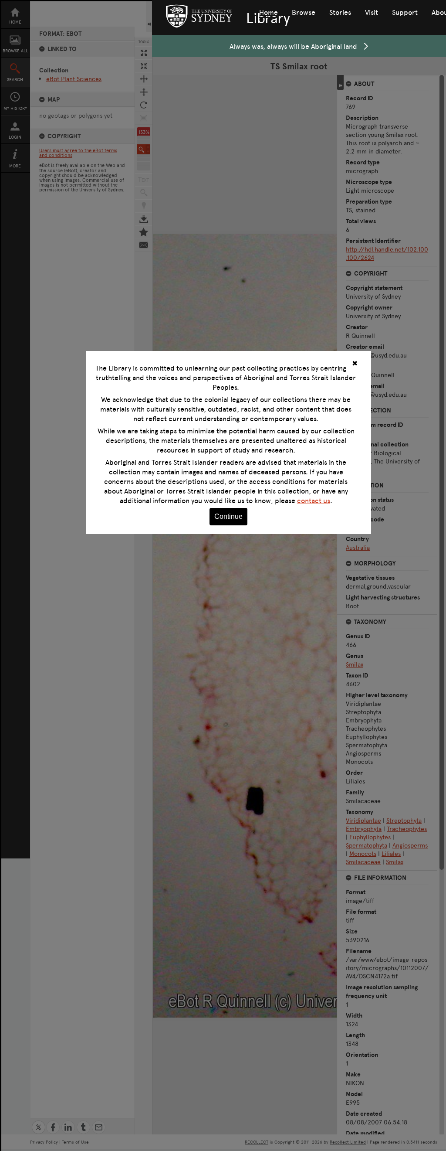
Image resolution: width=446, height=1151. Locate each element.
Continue (228, 516)
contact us (313, 500)
